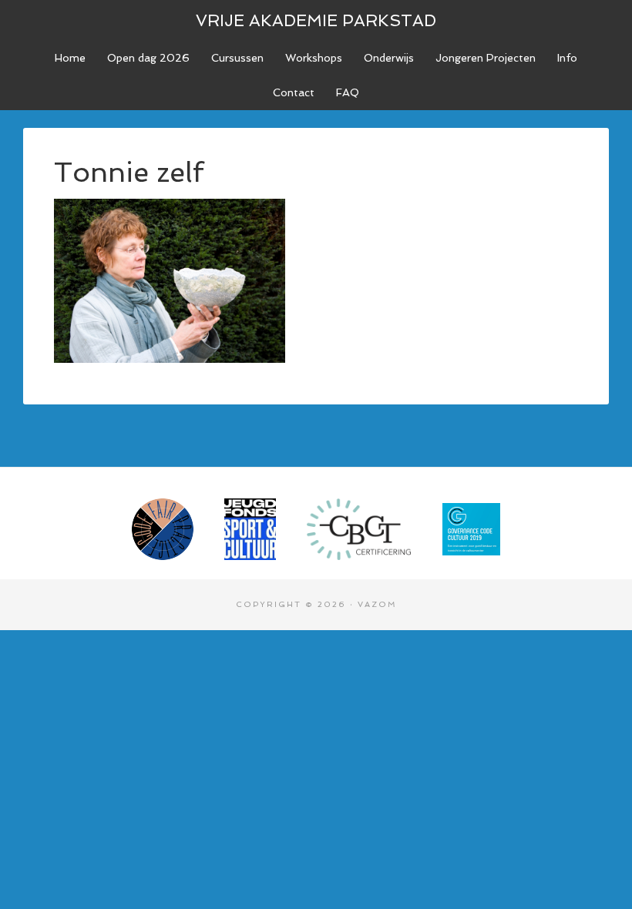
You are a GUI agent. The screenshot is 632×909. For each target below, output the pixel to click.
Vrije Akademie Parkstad (316, 20)
